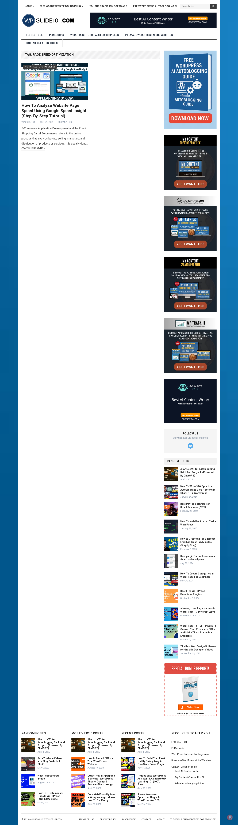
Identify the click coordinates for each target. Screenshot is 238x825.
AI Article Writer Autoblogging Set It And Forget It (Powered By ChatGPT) (197, 472)
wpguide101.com (53, 819)
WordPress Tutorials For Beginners (94, 35)
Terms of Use (86, 819)
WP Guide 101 (28, 122)
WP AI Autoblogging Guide (189, 783)
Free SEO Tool (34, 35)
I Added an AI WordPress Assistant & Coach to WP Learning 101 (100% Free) (151, 780)
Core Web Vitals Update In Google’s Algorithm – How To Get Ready (101, 797)
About (160, 819)
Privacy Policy (108, 819)
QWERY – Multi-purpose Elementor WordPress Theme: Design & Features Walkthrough (101, 780)
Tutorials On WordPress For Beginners (193, 819)
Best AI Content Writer (187, 771)
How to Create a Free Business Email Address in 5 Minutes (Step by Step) (198, 542)
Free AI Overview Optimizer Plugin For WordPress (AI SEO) (149, 797)
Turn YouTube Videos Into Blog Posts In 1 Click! (49, 761)
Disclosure (129, 819)
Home (28, 6)
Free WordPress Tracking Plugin (61, 6)
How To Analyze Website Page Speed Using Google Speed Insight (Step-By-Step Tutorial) (53, 110)
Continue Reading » (33, 148)
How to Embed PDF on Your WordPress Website (100, 761)
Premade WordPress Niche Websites (149, 35)
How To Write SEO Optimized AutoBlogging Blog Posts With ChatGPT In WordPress (197, 489)
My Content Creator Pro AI (189, 777)
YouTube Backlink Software (108, 6)
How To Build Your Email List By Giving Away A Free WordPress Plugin (151, 761)
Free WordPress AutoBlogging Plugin (158, 6)
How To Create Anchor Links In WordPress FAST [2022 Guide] (50, 796)
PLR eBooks (56, 35)
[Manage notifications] (230, 817)
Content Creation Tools (41, 43)
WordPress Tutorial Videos (40, 67)
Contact (146, 819)
